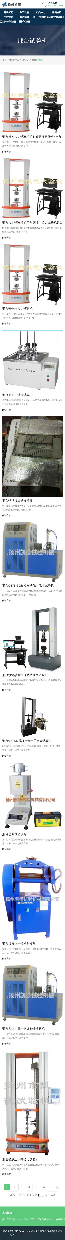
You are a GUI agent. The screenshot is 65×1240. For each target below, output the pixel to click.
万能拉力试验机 (57, 16)
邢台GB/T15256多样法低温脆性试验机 (28, 585)
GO (53, 1194)
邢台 (34, 59)
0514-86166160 (55, 5)
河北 (25, 59)
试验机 (52, 1234)
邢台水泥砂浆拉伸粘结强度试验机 (25, 675)
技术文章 (8, 16)
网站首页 (8, 12)
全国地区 (14, 59)
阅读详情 (6, 151)
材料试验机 (24, 21)
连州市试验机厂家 (26, 1219)
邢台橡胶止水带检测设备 (19, 944)
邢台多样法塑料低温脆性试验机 (23, 1029)
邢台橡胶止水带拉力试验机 (20, 1159)
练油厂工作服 (8, 1219)
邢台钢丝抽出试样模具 (17, 500)
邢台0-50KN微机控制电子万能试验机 (27, 741)
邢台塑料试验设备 (14, 834)
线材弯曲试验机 (45, 1219)
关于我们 (24, 12)
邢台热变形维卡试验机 (17, 395)
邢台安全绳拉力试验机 (17, 309)
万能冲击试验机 (8, 21)
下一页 (55, 1187)
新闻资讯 (56, 12)
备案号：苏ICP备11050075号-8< (32, 1234)
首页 (4, 59)
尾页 (13, 1194)
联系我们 (24, 16)
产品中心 (40, 12)
